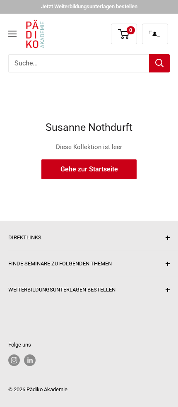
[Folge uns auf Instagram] (14, 360)
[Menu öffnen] (12, 34)
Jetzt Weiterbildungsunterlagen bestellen (89, 6)
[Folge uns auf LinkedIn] (30, 360)
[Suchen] (159, 63)
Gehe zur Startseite (89, 169)
